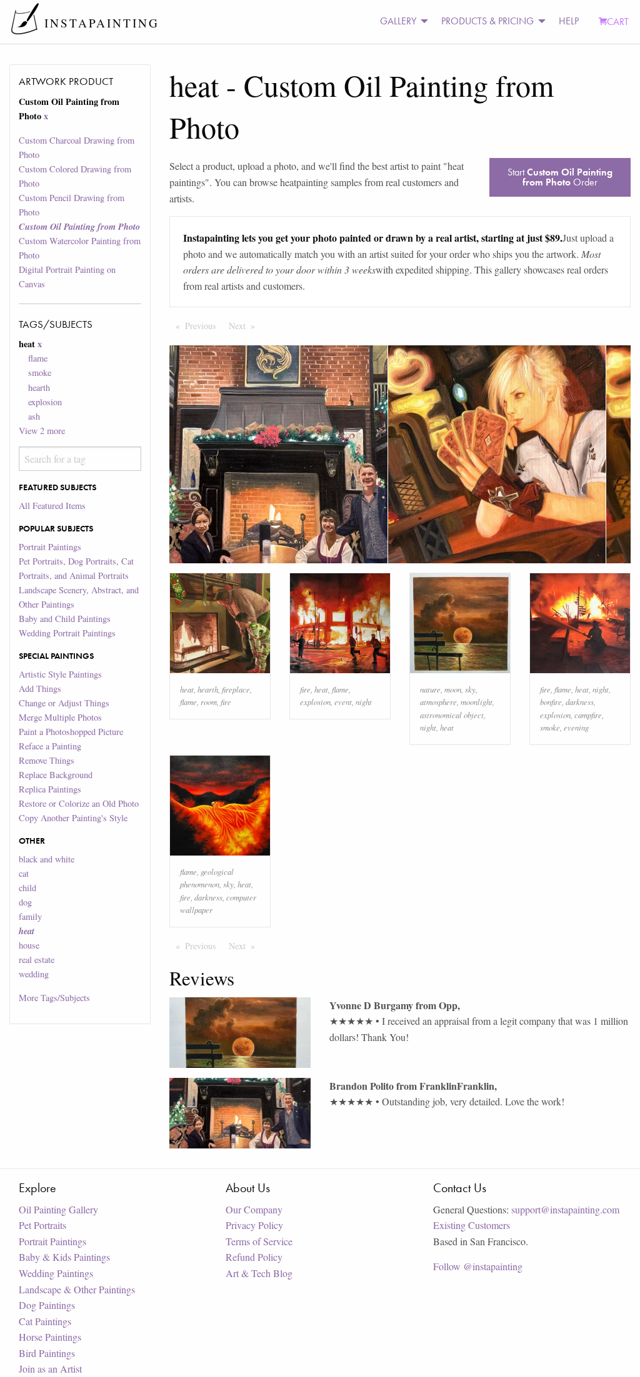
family (30, 916)
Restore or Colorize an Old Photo (79, 803)
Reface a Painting (50, 746)
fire (226, 701)
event (343, 701)
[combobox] (80, 459)
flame (38, 358)
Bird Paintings (47, 1353)
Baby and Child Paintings (65, 618)
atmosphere (438, 701)
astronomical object (452, 714)
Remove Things (46, 760)
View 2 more (42, 431)
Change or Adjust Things (64, 703)
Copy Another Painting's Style (73, 818)
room (209, 701)
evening (576, 727)
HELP (569, 20)
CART (618, 21)
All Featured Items (52, 505)
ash (34, 416)
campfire (588, 714)
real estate (36, 959)
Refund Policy (254, 1256)
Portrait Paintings (50, 547)
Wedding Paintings (56, 1273)
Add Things (40, 688)
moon (452, 689)
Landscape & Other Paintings (77, 1289)
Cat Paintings (45, 1321)
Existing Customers (471, 1224)
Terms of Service (259, 1241)
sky (470, 689)
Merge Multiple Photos (60, 717)
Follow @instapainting (477, 1266)
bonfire (551, 701)
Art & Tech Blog (259, 1273)
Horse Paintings (50, 1336)
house (29, 945)
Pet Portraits (42, 1224)
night (364, 701)
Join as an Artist (50, 1368)
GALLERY (398, 20)
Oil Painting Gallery (58, 1209)
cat (24, 873)
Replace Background (55, 775)
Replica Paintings (50, 789)
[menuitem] (400, 21)
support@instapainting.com (565, 1209)
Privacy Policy (254, 1224)
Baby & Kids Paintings (64, 1256)
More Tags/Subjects (54, 998)
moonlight (476, 701)
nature (430, 689)
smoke (39, 372)
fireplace (236, 689)
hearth (39, 387)
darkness (580, 701)
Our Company (254, 1209)
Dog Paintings (47, 1304)
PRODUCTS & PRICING (487, 20)
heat (187, 689)
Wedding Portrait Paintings (67, 633)
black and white (46, 859)
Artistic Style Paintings (60, 674)
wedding (34, 974)
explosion (45, 402)
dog (25, 902)
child (27, 888)
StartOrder (560, 177)
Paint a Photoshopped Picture (71, 732)
